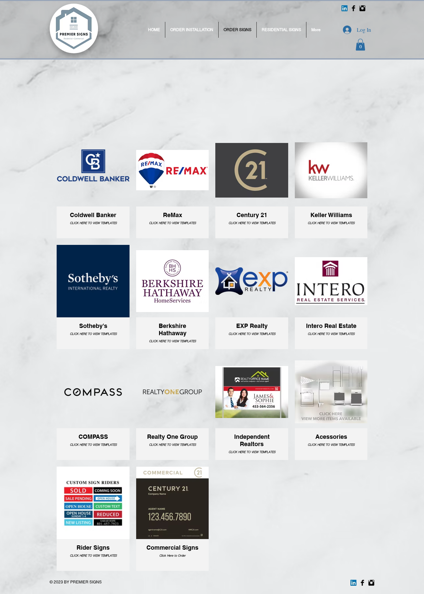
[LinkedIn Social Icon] (344, 8)
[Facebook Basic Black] (353, 8)
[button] (360, 45)
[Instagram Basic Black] (362, 8)
